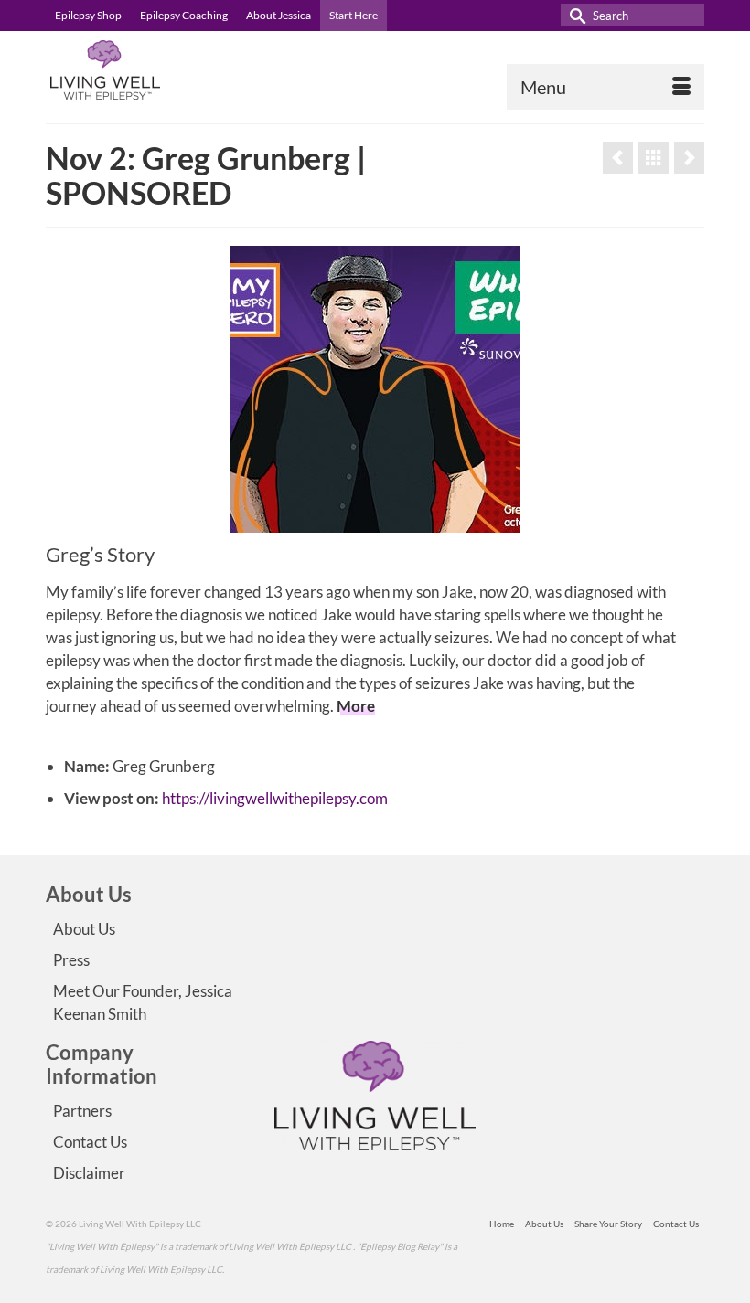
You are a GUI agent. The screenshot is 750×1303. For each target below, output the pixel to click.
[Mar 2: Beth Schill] (689, 158)
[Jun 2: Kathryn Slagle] (618, 158)
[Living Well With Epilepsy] (375, 70)
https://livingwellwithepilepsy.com (275, 798)
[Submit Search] (574, 15)
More (356, 705)
